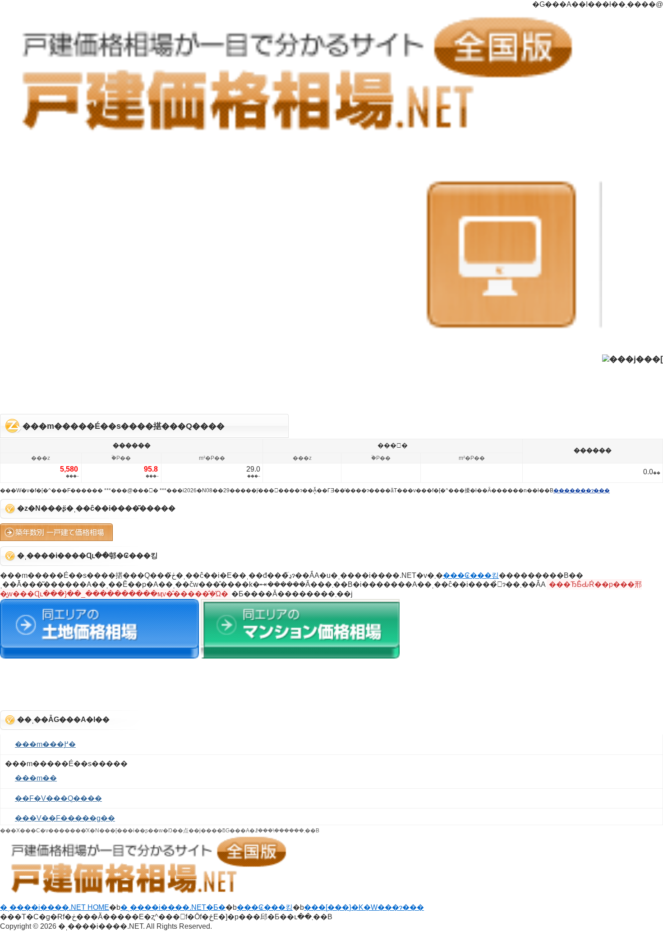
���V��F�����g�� (65, 818)
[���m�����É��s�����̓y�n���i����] (99, 656)
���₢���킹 (471, 575)
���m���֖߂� (45, 744)
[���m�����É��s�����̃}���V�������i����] (300, 656)
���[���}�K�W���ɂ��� (364, 907)
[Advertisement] (331, 386)
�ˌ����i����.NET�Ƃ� (173, 907)
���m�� (36, 778)
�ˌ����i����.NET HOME (54, 907)
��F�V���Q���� (58, 798)
